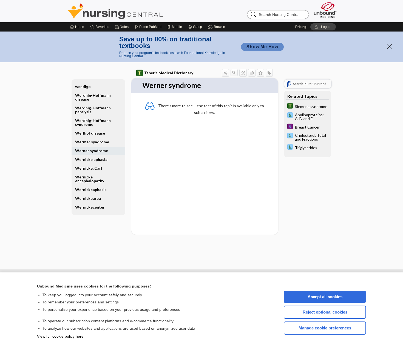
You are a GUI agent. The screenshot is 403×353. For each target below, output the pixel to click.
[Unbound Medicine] (325, 10)
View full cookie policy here (60, 336)
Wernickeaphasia (91, 189)
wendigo (83, 86)
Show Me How (262, 46)
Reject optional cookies (325, 312)
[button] (217, 27)
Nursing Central (135, 11)
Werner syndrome (91, 150)
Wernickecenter (90, 207)
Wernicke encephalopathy (89, 179)
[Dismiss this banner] (389, 46)
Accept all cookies (325, 296)
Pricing (300, 27)
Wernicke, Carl (88, 168)
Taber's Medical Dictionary (168, 72)
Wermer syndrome (92, 142)
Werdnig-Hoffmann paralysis (93, 110)
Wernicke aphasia (91, 159)
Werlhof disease (90, 133)
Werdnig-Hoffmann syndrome (93, 122)
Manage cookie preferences (325, 328)
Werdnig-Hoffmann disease (93, 97)
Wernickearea (88, 198)
